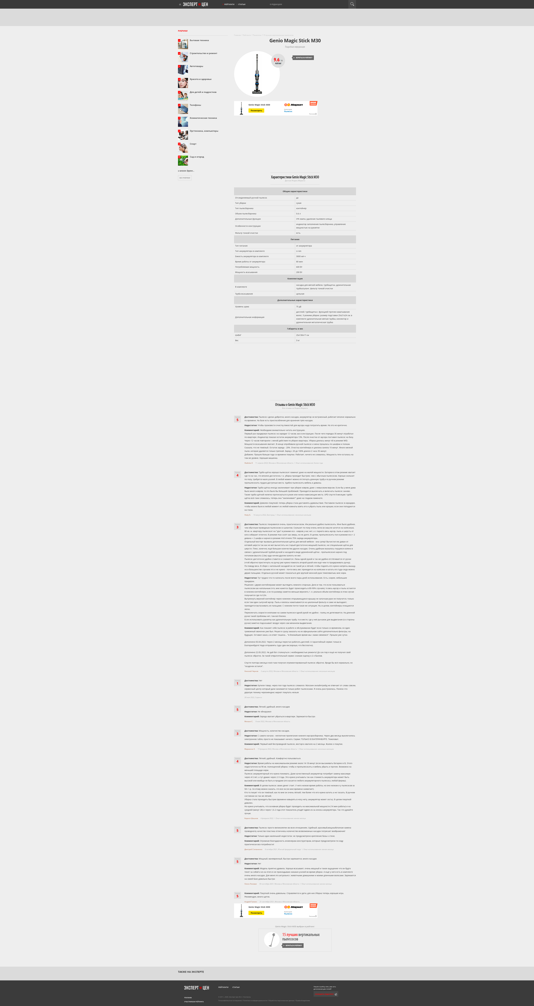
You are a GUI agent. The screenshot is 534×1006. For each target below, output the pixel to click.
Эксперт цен (195, 5)
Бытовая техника (199, 40)
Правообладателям (303, 1000)
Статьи (241, 4)
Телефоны (195, 105)
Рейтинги (229, 4)
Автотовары (196, 66)
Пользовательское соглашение (230, 1000)
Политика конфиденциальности (255, 1000)
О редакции (276, 4)
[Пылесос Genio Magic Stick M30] (241, 108)
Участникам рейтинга (194, 1002)
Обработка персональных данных (281, 1000)
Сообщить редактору (324, 994)
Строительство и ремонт (203, 53)
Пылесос (288, 111)
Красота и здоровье (201, 79)
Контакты (247, 997)
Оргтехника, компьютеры (204, 130)
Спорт (193, 143)
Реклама (188, 998)
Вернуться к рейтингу (303, 57)
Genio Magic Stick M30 (259, 105)
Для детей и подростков (203, 92)
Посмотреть (256, 110)
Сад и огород (197, 156)
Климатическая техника (203, 117)
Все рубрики (185, 178)
